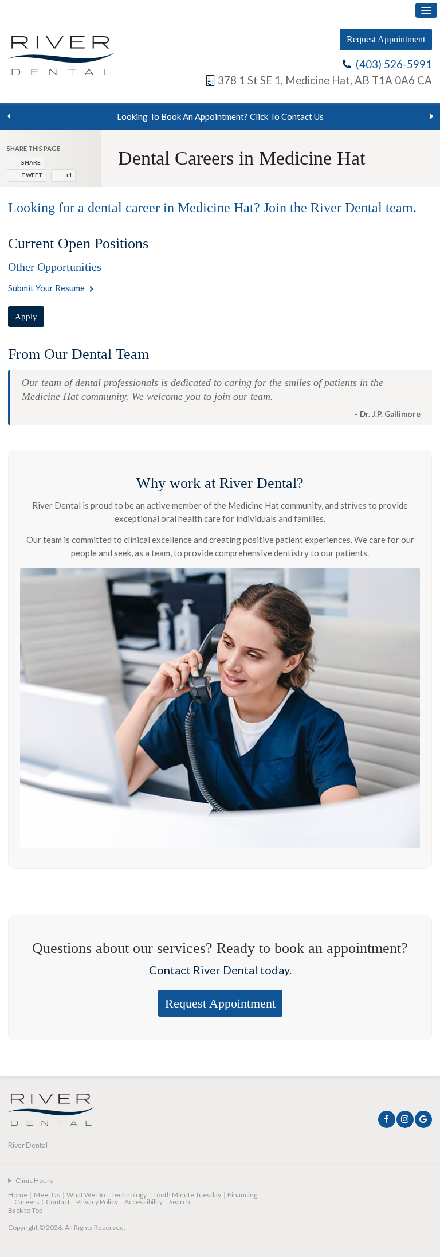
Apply (26, 316)
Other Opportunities (54, 266)
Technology (129, 1194)
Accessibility (143, 1201)
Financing (242, 1194)
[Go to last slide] (8, 116)
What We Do (85, 1194)
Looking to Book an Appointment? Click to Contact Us (220, 116)
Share (31, 162)
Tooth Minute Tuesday (187, 1194)
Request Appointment (386, 39)
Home (18, 1194)
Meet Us (47, 1194)
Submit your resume (46, 288)
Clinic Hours (34, 1180)
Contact (58, 1201)
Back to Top (25, 1210)
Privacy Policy (97, 1201)
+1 (68, 174)
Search (179, 1201)
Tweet (32, 174)
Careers (27, 1201)
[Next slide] (431, 116)
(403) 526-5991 (394, 64)
